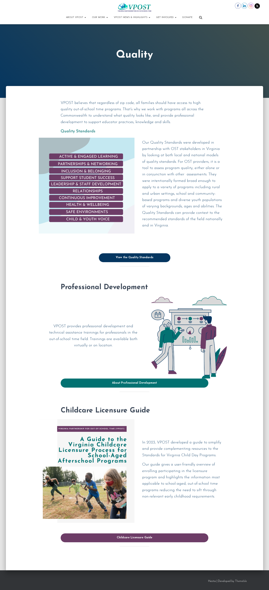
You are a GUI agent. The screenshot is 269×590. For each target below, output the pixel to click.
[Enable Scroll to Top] (261, 582)
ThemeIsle (241, 581)
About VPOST (75, 17)
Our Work (99, 17)
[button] (85, 17)
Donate (187, 17)
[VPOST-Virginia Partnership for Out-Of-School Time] (134, 7)
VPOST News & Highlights (131, 17)
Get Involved (165, 17)
